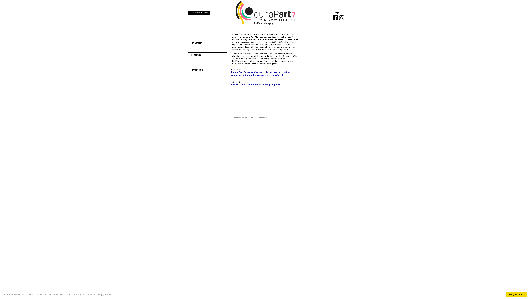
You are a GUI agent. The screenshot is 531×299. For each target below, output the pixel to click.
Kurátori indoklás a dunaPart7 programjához (255, 84)
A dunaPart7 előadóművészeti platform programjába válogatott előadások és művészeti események (260, 74)
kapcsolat (263, 118)
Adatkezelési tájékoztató (244, 118)
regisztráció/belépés (199, 13)
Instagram (341, 16)
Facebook (335, 16)
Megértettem (516, 294)
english (338, 13)
